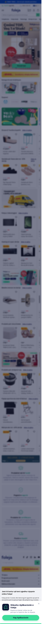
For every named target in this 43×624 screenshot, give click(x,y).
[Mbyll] (38, 603)
